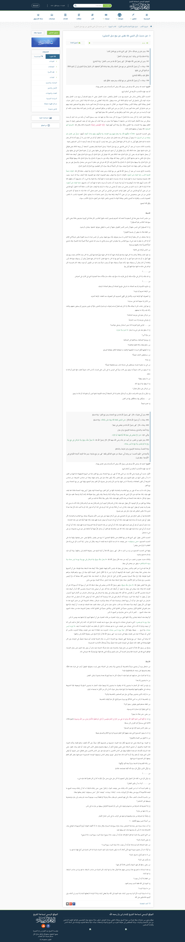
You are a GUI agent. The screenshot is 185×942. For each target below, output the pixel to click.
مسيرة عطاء (38, 33)
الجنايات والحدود (51, 82)
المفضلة (35, 5)
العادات (52, 78)
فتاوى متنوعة (52, 109)
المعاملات (51, 67)
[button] (133, 16)
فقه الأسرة (51, 72)
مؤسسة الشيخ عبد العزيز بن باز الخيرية (45, 931)
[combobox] (90, 6)
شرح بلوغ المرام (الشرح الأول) (128, 26)
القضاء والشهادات (51, 93)
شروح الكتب (144, 26)
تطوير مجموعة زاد (45, 939)
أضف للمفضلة (144, 903)
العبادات (51, 61)
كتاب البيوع (112, 26)
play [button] (90, 43)
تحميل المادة (74, 42)
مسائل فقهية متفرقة (50, 103)
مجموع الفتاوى (53, 33)
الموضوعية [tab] (38, 56)
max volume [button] (147, 43)
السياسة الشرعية (51, 98)
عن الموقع (44, 125)
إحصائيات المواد (44, 118)
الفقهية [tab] (51, 56)
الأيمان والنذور (52, 88)
